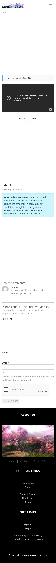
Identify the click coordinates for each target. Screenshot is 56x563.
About (11, 461)
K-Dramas (28, 502)
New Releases (28, 483)
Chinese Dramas (28, 494)
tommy (14, 287)
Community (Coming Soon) (28, 535)
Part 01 (22, 118)
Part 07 (34, 118)
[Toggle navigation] (50, 5)
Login (28, 528)
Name (5, 352)
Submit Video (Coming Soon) (28, 539)
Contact (24, 461)
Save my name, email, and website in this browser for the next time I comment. (28, 378)
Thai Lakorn (28, 498)
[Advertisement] (28, 43)
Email (4, 362)
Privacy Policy (41, 461)
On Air (28, 487)
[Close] (51, 197)
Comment (7, 318)
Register (28, 524)
